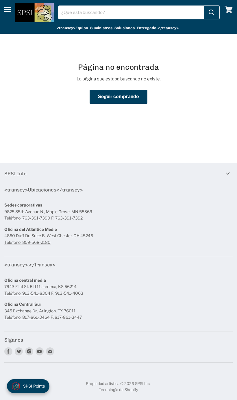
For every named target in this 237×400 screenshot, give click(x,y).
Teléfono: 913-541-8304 (27, 293)
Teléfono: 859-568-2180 (27, 242)
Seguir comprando (118, 96)
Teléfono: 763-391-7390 (27, 217)
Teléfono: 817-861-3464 (27, 317)
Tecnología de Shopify (118, 389)
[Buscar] (211, 12)
